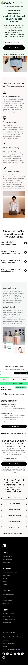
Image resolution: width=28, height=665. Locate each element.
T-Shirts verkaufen (14, 503)
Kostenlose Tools (7, 600)
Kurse (4, 597)
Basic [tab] (4, 379)
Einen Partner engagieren (9, 619)
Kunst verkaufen (14, 527)
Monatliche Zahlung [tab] (5, 373)
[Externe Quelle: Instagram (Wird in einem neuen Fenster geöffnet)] (15, 654)
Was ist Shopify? (7, 556)
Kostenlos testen (14, 426)
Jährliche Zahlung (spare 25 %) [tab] (20, 373)
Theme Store (6, 575)
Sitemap (4, 646)
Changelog (5, 603)
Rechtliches (5, 640)
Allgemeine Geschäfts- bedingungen (12, 637)
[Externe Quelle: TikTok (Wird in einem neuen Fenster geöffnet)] (18, 654)
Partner (4, 581)
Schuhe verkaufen (14, 521)
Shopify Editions (7, 559)
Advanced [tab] (23, 379)
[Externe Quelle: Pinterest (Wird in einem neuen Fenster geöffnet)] (3, 657)
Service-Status (6, 622)
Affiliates (4, 584)
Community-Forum (7, 616)
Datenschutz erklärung (8, 643)
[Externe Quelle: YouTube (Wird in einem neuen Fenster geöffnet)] (11, 654)
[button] (26, 3)
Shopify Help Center (8, 613)
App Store (5, 578)
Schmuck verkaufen (14, 509)
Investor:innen (6, 562)
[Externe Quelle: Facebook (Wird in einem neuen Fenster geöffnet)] (3, 654)
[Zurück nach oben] (4, 545)
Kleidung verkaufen (14, 498)
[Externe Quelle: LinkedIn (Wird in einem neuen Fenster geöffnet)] (22, 654)
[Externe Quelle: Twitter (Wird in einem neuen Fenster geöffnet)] (7, 654)
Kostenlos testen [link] (14, 48)
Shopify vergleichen (8, 594)
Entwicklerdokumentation (9, 572)
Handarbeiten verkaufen (14, 515)
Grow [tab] (14, 379)
